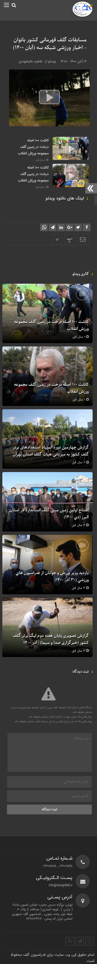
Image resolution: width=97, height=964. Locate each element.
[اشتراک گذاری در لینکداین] (61, 227)
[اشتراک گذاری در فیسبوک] (87, 227)
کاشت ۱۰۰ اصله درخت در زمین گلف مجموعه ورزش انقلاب (33, 147)
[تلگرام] (79, 941)
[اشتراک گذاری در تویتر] (78, 227)
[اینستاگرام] (89, 941)
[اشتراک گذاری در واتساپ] (44, 227)
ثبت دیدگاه (49, 809)
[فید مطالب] (69, 941)
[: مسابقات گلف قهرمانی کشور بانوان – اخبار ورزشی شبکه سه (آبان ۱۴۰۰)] (82, 239)
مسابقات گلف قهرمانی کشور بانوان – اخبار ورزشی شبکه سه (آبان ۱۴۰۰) (50, 44)
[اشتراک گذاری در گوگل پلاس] (69, 227)
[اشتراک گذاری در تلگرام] (52, 227)
